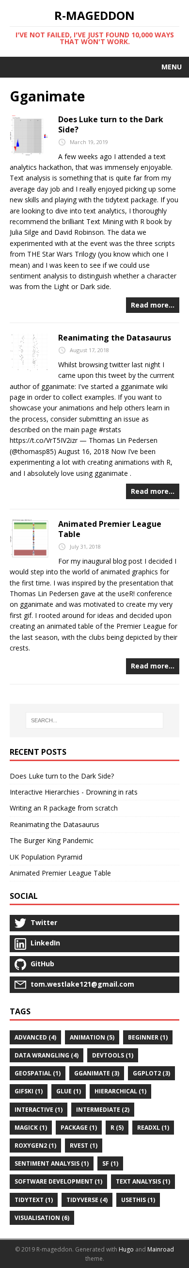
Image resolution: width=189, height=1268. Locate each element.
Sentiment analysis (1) (52, 1163)
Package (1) (79, 1127)
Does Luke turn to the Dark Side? (110, 124)
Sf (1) (110, 1163)
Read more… (152, 304)
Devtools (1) (112, 1055)
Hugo (126, 1249)
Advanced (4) (35, 1037)
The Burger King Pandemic (52, 840)
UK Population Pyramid (46, 857)
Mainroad (160, 1249)
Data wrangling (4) (47, 1055)
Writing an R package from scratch (64, 808)
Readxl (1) (153, 1127)
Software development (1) (58, 1181)
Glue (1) (68, 1091)
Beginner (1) (148, 1037)
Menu (171, 66)
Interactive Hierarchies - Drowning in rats (74, 792)
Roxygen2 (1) (35, 1145)
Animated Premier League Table (109, 529)
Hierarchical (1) (120, 1091)
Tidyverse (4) (87, 1200)
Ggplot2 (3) (151, 1073)
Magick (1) (31, 1127)
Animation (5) (92, 1037)
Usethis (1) (138, 1200)
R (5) (117, 1127)
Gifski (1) (29, 1091)
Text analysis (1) (143, 1181)
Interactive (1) (39, 1109)
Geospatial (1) (38, 1073)
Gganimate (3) (96, 1073)
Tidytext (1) (34, 1200)
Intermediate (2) (102, 1109)
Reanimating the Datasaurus (114, 337)
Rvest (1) (83, 1145)
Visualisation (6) (42, 1218)
